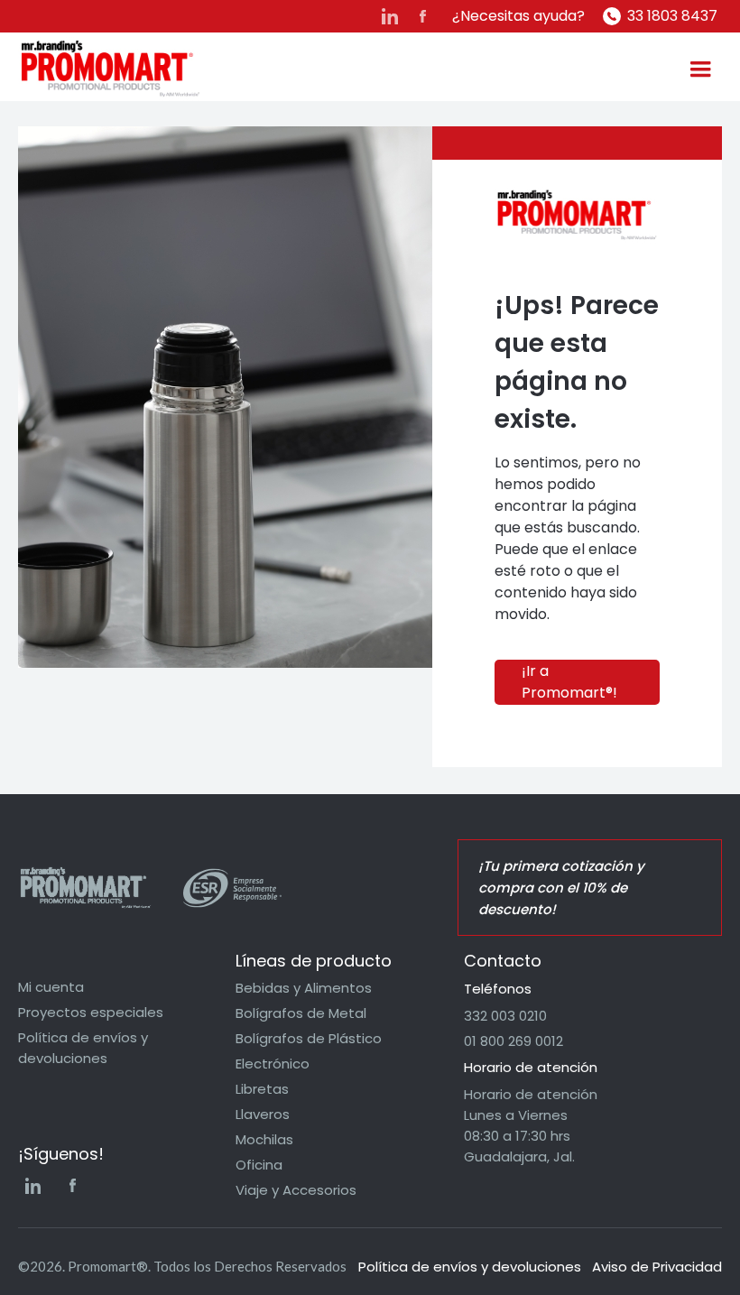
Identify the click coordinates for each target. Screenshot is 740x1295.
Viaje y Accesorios (296, 1189)
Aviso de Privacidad (657, 1266)
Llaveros (263, 1114)
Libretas (262, 1088)
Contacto (502, 960)
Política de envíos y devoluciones (83, 1048)
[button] (700, 69)
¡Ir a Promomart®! (569, 682)
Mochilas (264, 1139)
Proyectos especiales (90, 1012)
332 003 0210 (505, 1015)
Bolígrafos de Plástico (309, 1038)
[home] (110, 69)
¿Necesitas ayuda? (518, 15)
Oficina (259, 1164)
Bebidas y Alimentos (304, 987)
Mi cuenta (51, 986)
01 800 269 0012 (513, 1040)
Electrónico (273, 1063)
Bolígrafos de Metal (301, 1013)
